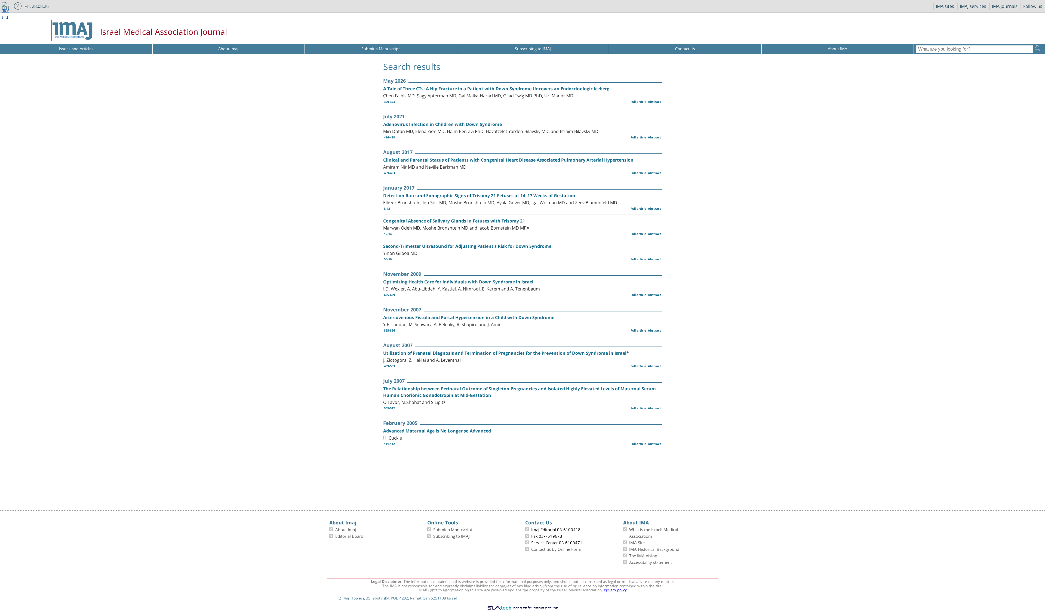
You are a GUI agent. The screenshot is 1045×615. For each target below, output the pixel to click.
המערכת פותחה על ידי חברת (535, 607)
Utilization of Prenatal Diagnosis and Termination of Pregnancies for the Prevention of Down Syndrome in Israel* (506, 353)
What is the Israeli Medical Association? (653, 532)
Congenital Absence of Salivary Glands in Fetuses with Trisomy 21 (454, 221)
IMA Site (637, 542)
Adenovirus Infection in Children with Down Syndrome (442, 124)
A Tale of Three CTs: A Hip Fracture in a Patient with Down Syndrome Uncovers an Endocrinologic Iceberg (496, 89)
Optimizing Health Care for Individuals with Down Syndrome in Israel (458, 282)
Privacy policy (615, 589)
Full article (638, 102)
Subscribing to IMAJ (451, 535)
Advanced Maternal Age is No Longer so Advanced (437, 431)
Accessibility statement (650, 561)
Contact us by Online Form (556, 548)
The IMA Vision (643, 555)
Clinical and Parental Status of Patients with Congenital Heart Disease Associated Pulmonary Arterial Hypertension (508, 160)
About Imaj (345, 529)
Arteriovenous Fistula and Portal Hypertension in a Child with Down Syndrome (468, 317)
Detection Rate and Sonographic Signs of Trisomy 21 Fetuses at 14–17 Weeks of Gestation (479, 196)
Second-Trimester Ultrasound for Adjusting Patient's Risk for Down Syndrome (467, 246)
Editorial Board (349, 535)
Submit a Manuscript (452, 529)
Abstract (654, 102)
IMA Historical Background (654, 548)
